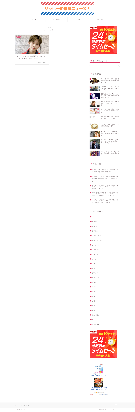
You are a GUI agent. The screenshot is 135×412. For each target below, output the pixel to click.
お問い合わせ (101, 19)
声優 (93, 296)
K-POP (78, 19)
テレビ (94, 259)
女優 (93, 301)
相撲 (93, 310)
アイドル (95, 231)
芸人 (93, 319)
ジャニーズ (95, 245)
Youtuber (95, 226)
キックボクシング (98, 240)
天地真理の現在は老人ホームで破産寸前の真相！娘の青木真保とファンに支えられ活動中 (105, 179)
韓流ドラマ (95, 324)
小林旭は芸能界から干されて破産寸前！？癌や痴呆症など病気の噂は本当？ (105, 171)
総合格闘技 (56, 19)
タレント (95, 254)
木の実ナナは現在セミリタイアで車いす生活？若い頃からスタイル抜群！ (105, 201)
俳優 (93, 291)
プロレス (95, 273)
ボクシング (95, 277)
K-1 (93, 217)
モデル (94, 287)
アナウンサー (96, 235)
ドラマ (94, 263)
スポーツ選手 (96, 249)
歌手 (93, 305)
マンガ (94, 282)
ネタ (93, 268)
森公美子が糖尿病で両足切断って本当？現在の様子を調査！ (105, 187)
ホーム (34, 19)
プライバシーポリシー (22, 409)
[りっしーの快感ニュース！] (67, 14)
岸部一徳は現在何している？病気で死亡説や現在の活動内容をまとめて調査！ (105, 194)
